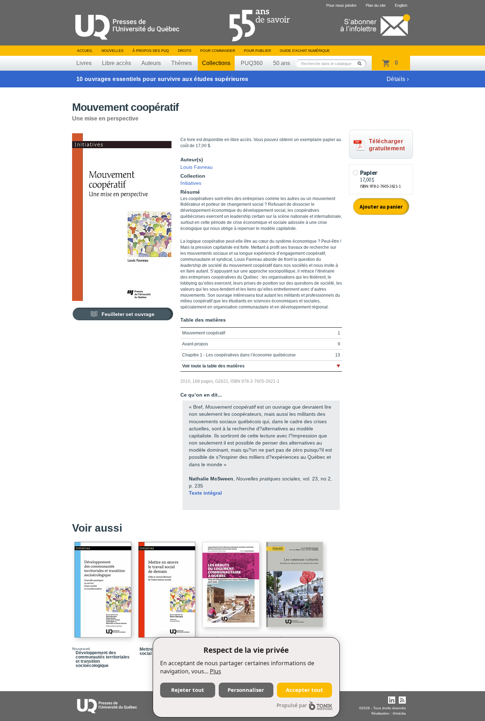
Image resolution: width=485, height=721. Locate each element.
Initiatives (190, 183)
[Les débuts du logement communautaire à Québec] (232, 581)
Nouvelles (113, 51)
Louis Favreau (196, 167)
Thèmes (181, 63)
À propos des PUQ (150, 51)
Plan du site (376, 5)
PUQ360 (252, 63)
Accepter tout (304, 689)
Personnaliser (246, 689)
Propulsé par (292, 705)
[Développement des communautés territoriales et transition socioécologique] (104, 586)
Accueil (85, 51)
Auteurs (151, 63)
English (401, 5)
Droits (184, 51)
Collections (216, 63)
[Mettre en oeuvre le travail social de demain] (168, 586)
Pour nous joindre (341, 5)
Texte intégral (205, 493)
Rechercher (361, 63)
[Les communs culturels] (296, 581)
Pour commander (217, 51)
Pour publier (257, 51)
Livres (84, 63)
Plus (215, 671)
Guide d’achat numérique (305, 51)
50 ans (281, 63)
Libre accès (116, 63)
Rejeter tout (187, 689)
